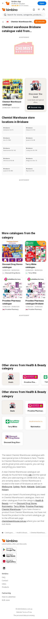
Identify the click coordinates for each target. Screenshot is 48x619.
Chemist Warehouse (11, 509)
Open (42, 3)
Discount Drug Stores (27, 503)
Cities (4, 584)
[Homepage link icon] (2, 533)
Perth (23, 486)
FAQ (3, 577)
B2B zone (6, 600)
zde (30, 474)
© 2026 (24, 609)
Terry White (19, 506)
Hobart (5, 489)
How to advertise (9, 597)
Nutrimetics (7, 506)
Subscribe (41, 22)
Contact (5, 580)
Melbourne (7, 486)
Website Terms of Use (24, 612)
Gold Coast (41, 486)
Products (5, 587)
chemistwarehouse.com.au (14, 521)
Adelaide (31, 486)
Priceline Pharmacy (34, 506)
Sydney (16, 486)
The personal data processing (24, 615)
